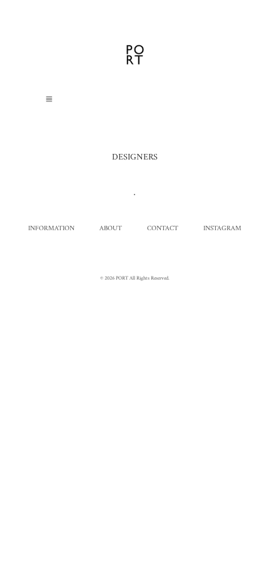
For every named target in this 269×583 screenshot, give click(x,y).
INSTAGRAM (222, 229)
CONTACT (162, 229)
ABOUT (110, 229)
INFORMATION (51, 229)
